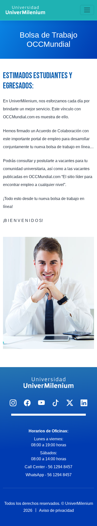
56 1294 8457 (60, 467)
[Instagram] (13, 403)
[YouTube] (41, 403)
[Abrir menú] (87, 10)
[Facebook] (27, 403)
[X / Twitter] (69, 403)
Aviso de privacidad (56, 510)
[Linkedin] (84, 403)
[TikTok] (55, 403)
